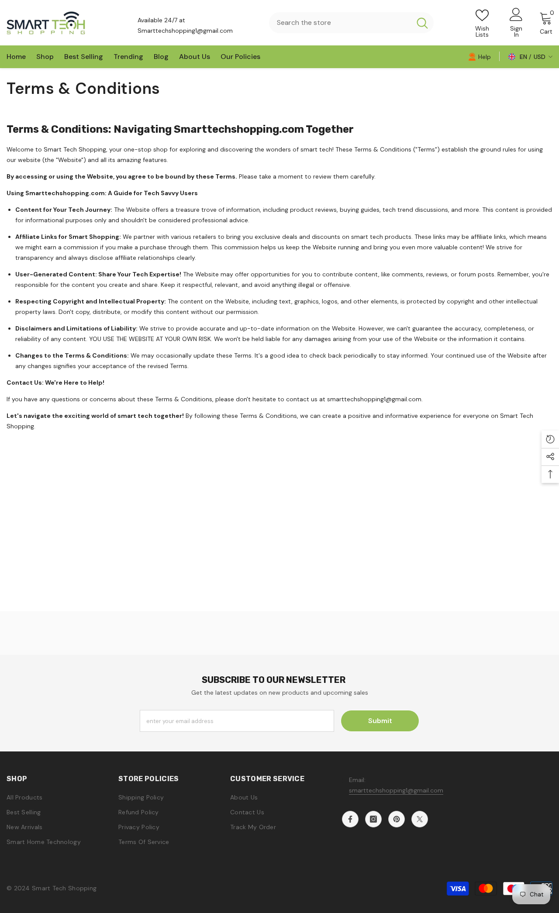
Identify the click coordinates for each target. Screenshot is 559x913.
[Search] (351, 22)
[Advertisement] (279, 550)
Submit (380, 720)
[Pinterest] (396, 819)
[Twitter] (419, 819)
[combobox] (340, 22)
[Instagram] (373, 819)
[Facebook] (350, 819)
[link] (479, 56)
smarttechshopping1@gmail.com (396, 790)
